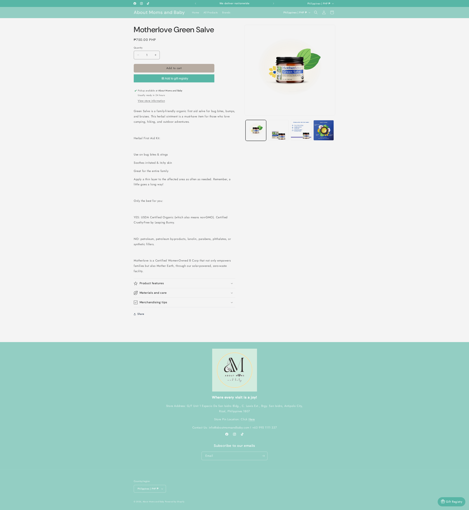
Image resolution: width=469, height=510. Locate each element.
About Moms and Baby (153, 501)
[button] (316, 12)
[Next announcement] (273, 3)
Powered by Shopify (174, 501)
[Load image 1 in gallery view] (255, 130)
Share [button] (140, 314)
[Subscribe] (263, 456)
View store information (151, 101)
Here (252, 419)
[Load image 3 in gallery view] (301, 130)
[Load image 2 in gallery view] (278, 130)
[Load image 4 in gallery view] (323, 130)
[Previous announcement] (195, 3)
